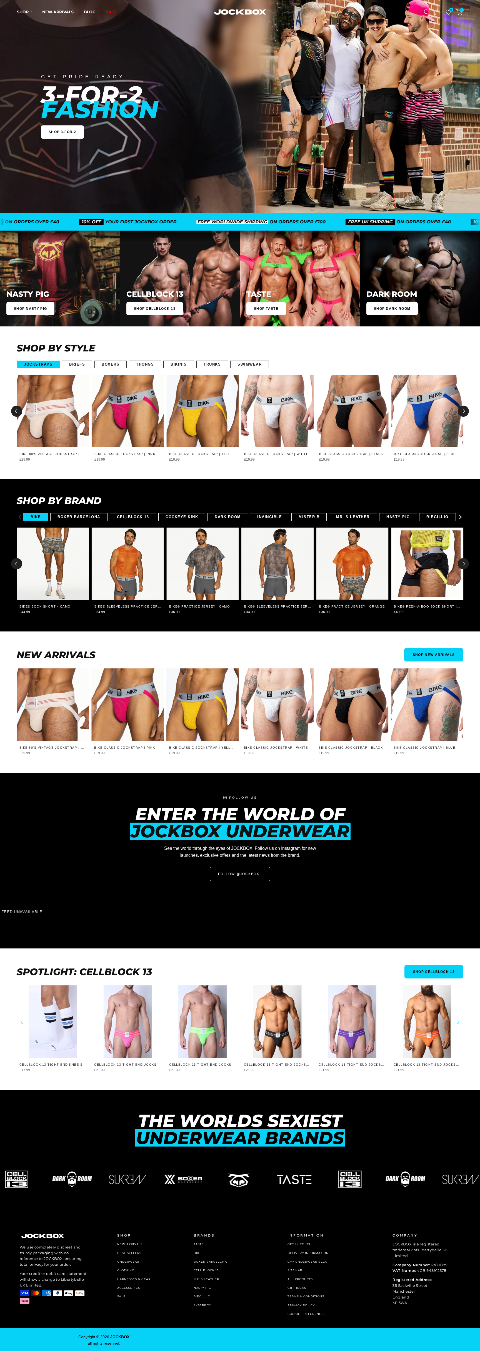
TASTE (199, 1244)
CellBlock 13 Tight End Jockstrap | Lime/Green (218, 1065)
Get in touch (300, 1244)
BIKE (198, 1253)
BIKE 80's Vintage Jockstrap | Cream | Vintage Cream (73, 454)
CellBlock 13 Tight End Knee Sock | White (62, 1065)
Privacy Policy (301, 1305)
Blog (90, 12)
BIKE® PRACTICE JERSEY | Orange (352, 606)
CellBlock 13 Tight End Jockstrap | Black (287, 1065)
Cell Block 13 (206, 1270)
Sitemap (295, 1270)
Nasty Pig (202, 1288)
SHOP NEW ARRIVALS (434, 655)
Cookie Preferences (307, 1314)
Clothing (125, 1270)
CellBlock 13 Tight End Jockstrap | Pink (136, 1065)
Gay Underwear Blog (308, 1261)
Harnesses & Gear (134, 1279)
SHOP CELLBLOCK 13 (434, 972)
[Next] (463, 411)
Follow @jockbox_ (240, 874)
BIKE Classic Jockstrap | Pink (125, 454)
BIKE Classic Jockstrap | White (276, 454)
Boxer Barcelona (210, 1261)
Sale (111, 12)
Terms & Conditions (306, 1296)
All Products (300, 1279)
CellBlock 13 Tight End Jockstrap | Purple (364, 1065)
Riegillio (202, 1296)
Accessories (128, 1288)
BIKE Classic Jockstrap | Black (351, 454)
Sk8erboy (202, 1305)
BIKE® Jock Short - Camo (45, 606)
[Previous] (16, 411)
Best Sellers (129, 1253)
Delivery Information (308, 1253)
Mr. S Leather (206, 1279)
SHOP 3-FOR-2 (62, 132)
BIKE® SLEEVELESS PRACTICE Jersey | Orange (139, 606)
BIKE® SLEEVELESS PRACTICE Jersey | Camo (286, 606)
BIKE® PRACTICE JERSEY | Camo (199, 606)
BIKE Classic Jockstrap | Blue (425, 454)
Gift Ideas (297, 1288)
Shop (23, 12)
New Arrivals (58, 12)
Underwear (128, 1261)
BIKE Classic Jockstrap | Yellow (203, 454)
